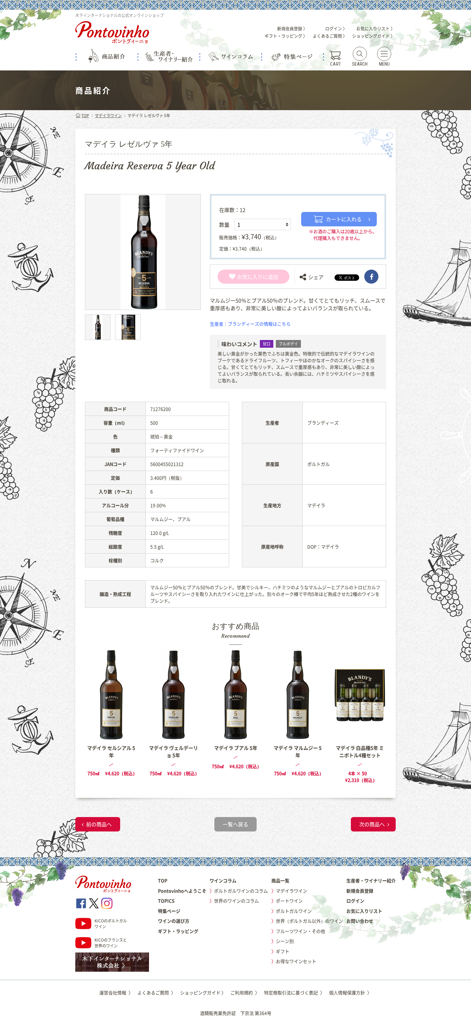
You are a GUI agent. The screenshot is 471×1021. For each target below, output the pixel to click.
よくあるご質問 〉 (330, 36)
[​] (371, 277)
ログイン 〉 (336, 28)
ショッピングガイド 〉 (373, 36)
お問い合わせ (359, 921)
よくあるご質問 (156, 992)
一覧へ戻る (235, 824)
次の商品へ (372, 824)
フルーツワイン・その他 (300, 931)
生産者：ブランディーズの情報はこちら (250, 323)
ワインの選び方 (173, 921)
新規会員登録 (359, 890)
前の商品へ (99, 824)
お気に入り (250, 276)
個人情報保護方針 (350, 992)
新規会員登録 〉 (292, 28)
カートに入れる (344, 219)
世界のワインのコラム (236, 900)
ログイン (355, 900)
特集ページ (169, 911)
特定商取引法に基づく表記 (294, 992)
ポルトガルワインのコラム (241, 890)
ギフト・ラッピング (178, 931)
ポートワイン (289, 900)
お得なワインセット (296, 961)
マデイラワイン (108, 115)
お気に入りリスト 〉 (375, 28)
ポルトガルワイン (294, 911)
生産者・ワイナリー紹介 (371, 880)
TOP (85, 115)
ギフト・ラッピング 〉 (286, 36)
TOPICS (166, 900)
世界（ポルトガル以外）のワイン (309, 921)
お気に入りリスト (364, 911)
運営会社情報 (116, 992)
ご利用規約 (245, 992)
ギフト (282, 951)
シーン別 (285, 941)
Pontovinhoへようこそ (182, 890)
